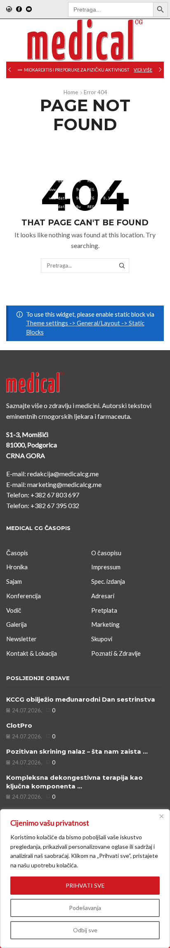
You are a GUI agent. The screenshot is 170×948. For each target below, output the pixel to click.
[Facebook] (19, 9)
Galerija (16, 624)
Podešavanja (85, 907)
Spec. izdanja (108, 581)
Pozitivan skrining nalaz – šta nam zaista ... (77, 751)
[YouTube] (29, 9)
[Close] (161, 816)
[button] (9, 70)
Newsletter (21, 638)
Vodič (13, 610)
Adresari (102, 595)
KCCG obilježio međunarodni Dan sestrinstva (80, 699)
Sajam (14, 581)
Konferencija (23, 595)
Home (71, 92)
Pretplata (104, 610)
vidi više (143, 69)
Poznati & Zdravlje (116, 653)
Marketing (105, 624)
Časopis (17, 552)
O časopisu (106, 552)
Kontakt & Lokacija (31, 653)
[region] (85, 878)
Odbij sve (85, 930)
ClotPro (19, 725)
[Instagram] (9, 9)
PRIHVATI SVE (85, 885)
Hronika (17, 567)
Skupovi (101, 638)
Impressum (105, 567)
